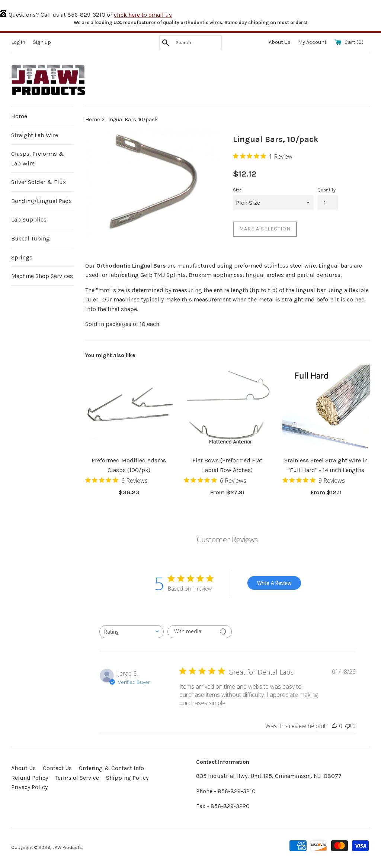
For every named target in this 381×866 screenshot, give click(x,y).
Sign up (42, 42)
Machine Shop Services (42, 275)
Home (19, 116)
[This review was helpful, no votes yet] (334, 726)
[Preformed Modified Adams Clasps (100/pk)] (129, 408)
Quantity (326, 190)
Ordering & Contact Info (111, 768)
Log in (18, 42)
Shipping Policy (127, 777)
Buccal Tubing (30, 238)
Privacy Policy (29, 787)
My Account (313, 42)
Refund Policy (29, 777)
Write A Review (274, 583)
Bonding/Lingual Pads (41, 200)
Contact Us (57, 768)
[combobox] (131, 631)
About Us (280, 42)
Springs (21, 257)
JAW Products (67, 847)
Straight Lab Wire (34, 135)
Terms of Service (77, 777)
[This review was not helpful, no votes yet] (347, 726)
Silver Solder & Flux (38, 181)
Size (237, 190)
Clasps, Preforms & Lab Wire (37, 158)
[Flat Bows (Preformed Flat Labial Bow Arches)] (227, 408)
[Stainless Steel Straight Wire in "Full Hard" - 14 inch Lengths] (326, 408)
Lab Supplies (29, 219)
